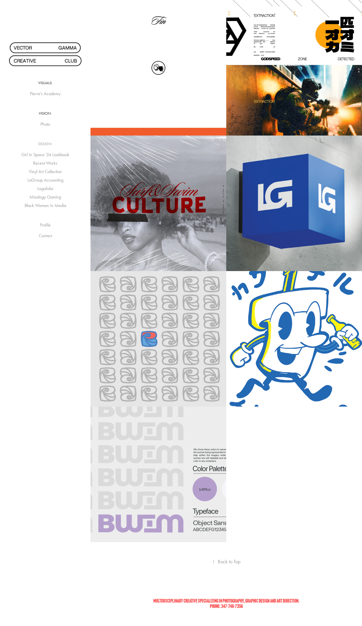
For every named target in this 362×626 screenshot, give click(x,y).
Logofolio (45, 188)
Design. (45, 143)
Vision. (45, 113)
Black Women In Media (45, 205)
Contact (45, 235)
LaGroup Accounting (45, 180)
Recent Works (45, 163)
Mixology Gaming (45, 197)
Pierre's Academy (45, 93)
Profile (45, 225)
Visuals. (45, 82)
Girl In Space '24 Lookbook (45, 154)
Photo (45, 124)
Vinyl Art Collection (45, 171)
